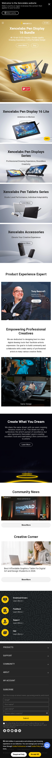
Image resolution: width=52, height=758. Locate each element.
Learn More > (18, 601)
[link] (3, 22)
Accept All (35, 754)
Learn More (22, 45)
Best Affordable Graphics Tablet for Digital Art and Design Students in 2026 (24, 569)
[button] (5, 300)
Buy (34, 45)
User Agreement (35, 725)
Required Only (18, 754)
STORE (46, 23)
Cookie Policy (35, 746)
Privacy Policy (9, 727)
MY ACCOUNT (9, 680)
